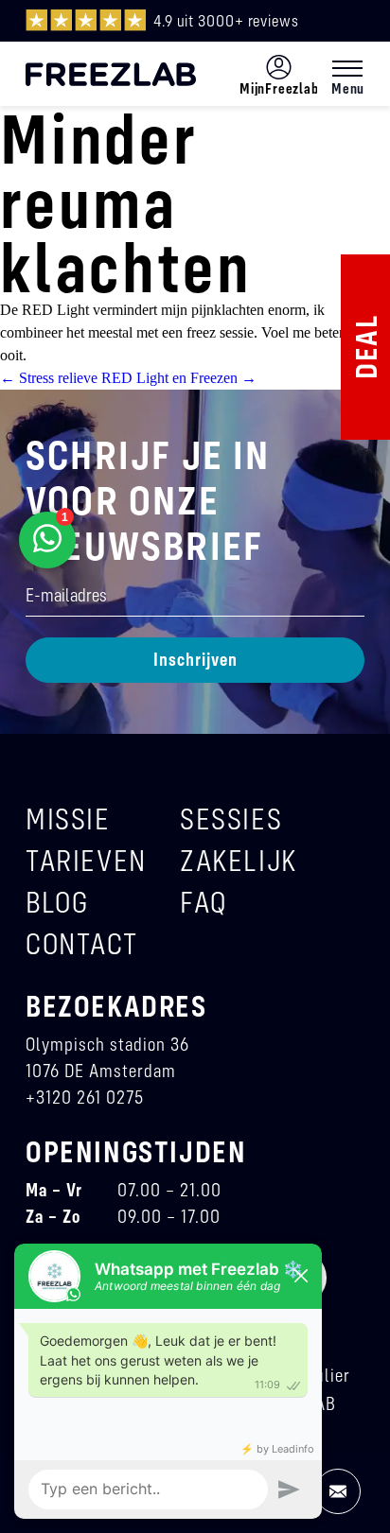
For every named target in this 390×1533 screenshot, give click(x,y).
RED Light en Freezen (179, 378)
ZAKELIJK (238, 860)
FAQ (203, 901)
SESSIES (231, 818)
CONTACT (81, 943)
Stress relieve (49, 378)
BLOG (57, 901)
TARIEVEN (86, 860)
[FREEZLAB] (111, 74)
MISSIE (68, 818)
